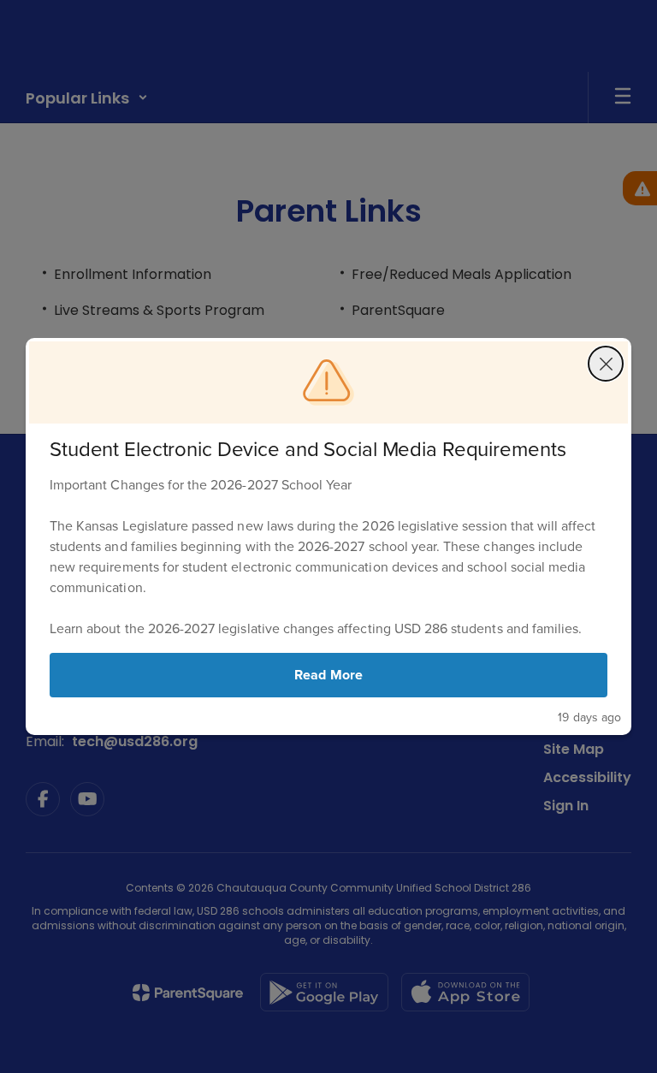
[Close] (606, 364)
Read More (328, 675)
